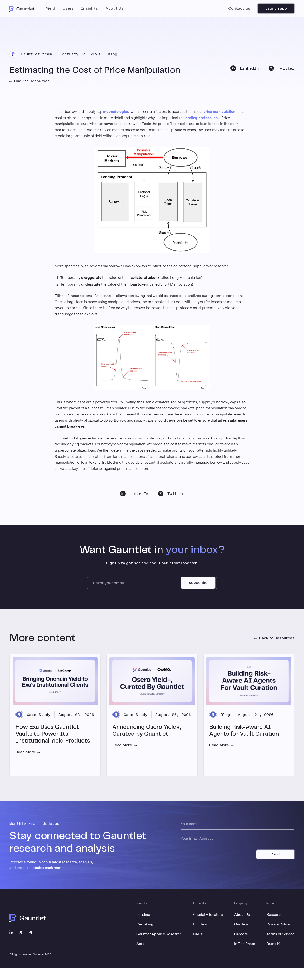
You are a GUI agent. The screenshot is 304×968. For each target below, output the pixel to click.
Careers (241, 933)
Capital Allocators (208, 914)
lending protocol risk (202, 117)
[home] (22, 8)
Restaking (144, 924)
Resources (275, 914)
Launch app (276, 8)
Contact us (239, 8)
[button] (50, 8)
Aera (140, 943)
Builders (200, 924)
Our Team (242, 924)
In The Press (244, 943)
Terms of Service (280, 933)
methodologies (116, 111)
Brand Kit (274, 943)
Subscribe (198, 583)
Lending (143, 914)
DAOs (198, 933)
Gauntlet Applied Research (159, 933)
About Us (242, 914)
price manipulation (219, 111)
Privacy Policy (278, 924)
